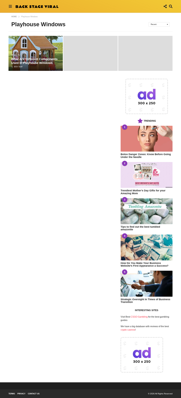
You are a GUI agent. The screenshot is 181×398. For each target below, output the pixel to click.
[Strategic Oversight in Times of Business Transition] (147, 284)
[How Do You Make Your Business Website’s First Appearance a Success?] (147, 247)
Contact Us (34, 394)
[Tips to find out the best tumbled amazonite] (147, 211)
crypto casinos (128, 330)
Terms (11, 394)
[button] (10, 6)
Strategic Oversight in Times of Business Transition (145, 300)
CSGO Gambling (139, 317)
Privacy (21, 394)
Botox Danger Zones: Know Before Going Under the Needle (146, 155)
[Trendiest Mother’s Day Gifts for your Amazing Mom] (147, 175)
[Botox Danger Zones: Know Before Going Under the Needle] (147, 139)
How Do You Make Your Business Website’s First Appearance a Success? (144, 264)
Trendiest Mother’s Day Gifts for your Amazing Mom (143, 192)
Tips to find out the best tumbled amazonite (140, 228)
